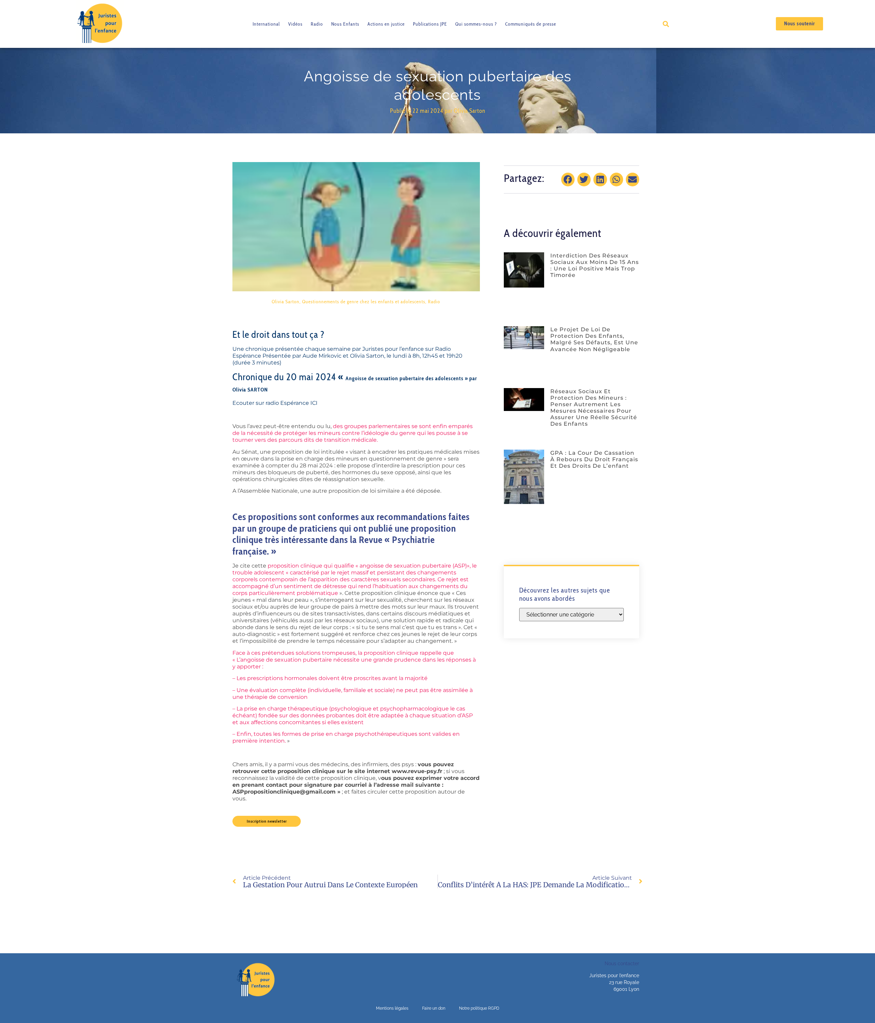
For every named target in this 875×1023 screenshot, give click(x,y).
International (266, 24)
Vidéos (295, 24)
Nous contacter (622, 963)
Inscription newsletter (267, 821)
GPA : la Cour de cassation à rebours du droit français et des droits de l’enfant (594, 459)
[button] (666, 23)
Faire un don (433, 1008)
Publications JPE (430, 24)
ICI (314, 403)
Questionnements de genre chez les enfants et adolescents (363, 301)
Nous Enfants (345, 24)
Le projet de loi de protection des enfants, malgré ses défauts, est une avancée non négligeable (594, 339)
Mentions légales (392, 1008)
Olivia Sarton (285, 301)
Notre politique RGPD (479, 1008)
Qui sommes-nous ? (476, 24)
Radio (317, 24)
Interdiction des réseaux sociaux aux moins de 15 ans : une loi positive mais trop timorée (594, 265)
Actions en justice (386, 24)
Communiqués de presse (530, 24)
